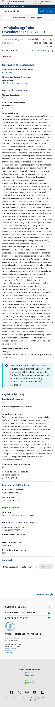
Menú (42, 11)
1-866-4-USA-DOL (11, 648)
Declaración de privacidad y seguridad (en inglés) (22, 698)
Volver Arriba (43, 594)
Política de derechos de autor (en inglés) (33, 699)
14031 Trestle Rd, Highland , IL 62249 (18, 515)
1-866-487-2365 (10, 650)
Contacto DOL (9, 652)
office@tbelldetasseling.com (14, 83)
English (50, 11)
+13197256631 (8, 72)
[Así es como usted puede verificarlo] (27, 2)
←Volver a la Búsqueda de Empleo (27, 17)
